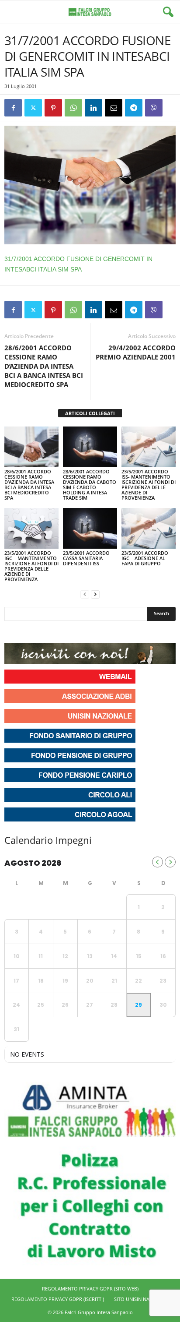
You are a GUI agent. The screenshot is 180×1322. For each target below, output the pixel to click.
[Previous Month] (157, 862)
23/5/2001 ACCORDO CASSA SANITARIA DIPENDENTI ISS (86, 558)
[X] (33, 107)
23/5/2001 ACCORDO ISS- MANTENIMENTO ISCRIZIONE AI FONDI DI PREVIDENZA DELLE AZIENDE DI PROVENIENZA (148, 484)
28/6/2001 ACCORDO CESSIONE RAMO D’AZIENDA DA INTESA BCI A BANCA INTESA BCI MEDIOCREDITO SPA (43, 366)
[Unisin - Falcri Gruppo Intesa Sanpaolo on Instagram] (28, 632)
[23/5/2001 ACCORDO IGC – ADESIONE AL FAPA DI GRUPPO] (148, 528)
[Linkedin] (93, 107)
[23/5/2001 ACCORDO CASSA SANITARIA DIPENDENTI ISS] (90, 528)
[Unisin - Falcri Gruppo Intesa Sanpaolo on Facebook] (12, 632)
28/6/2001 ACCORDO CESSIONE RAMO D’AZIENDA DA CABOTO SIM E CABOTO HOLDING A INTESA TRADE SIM (89, 484)
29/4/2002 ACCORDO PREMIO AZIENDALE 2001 (136, 352)
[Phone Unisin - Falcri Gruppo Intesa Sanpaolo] (59, 632)
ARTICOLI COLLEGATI (90, 413)
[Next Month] (170, 862)
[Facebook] (13, 107)
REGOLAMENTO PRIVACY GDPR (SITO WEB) (90, 1288)
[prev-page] (84, 594)
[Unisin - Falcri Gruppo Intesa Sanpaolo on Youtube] (44, 632)
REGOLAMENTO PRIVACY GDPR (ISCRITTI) (57, 1299)
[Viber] (154, 107)
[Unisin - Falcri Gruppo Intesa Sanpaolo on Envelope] (75, 632)
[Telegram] (133, 107)
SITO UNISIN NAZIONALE (141, 1299)
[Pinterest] (53, 107)
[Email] (113, 107)
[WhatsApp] (73, 107)
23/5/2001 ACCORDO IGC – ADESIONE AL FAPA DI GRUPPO (144, 558)
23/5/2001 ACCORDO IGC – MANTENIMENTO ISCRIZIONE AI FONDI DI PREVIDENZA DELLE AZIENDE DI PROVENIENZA (31, 566)
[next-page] (95, 594)
